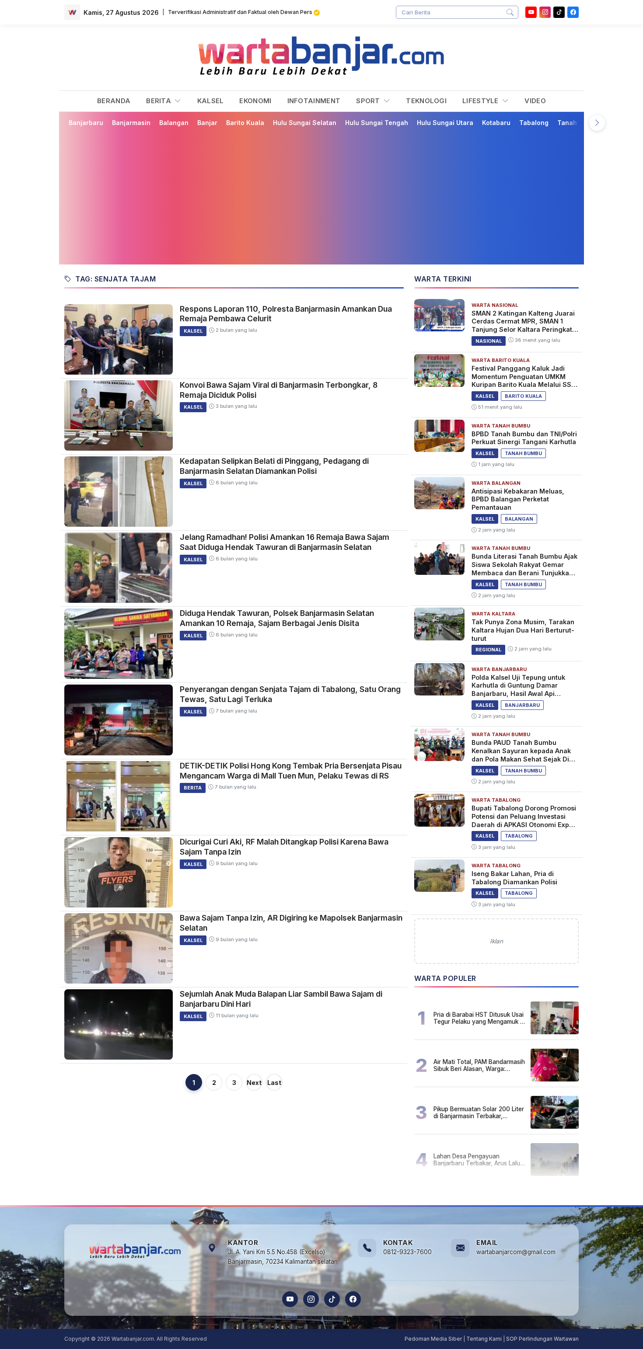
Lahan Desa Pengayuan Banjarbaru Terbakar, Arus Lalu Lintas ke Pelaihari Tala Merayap (478, 1160)
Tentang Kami (484, 1338)
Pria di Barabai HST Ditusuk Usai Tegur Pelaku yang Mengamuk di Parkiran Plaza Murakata (479, 1018)
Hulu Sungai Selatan (304, 122)
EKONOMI (255, 101)
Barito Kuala (245, 122)
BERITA (159, 101)
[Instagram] (545, 12)
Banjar (207, 122)
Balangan (174, 122)
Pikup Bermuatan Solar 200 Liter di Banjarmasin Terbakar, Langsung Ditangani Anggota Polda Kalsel (478, 1113)
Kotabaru (496, 122)
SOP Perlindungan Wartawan (542, 1338)
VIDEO (535, 101)
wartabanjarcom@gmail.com (516, 1251)
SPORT (369, 101)
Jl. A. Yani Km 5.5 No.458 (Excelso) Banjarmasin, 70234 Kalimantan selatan (283, 1256)
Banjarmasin (131, 122)
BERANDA (113, 101)
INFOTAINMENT (314, 101)
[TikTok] (332, 1299)
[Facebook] (573, 12)
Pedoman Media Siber (433, 1338)
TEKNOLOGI (426, 101)
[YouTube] (531, 12)
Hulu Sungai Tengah (376, 122)
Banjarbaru (86, 122)
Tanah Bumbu (578, 122)
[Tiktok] (559, 12)
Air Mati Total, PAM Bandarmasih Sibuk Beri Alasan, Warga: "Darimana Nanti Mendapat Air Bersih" (479, 1065)
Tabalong (534, 122)
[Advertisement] (326, 195)
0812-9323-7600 (407, 1251)
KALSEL (210, 101)
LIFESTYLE (481, 101)
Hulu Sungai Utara (445, 122)
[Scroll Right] (597, 123)
